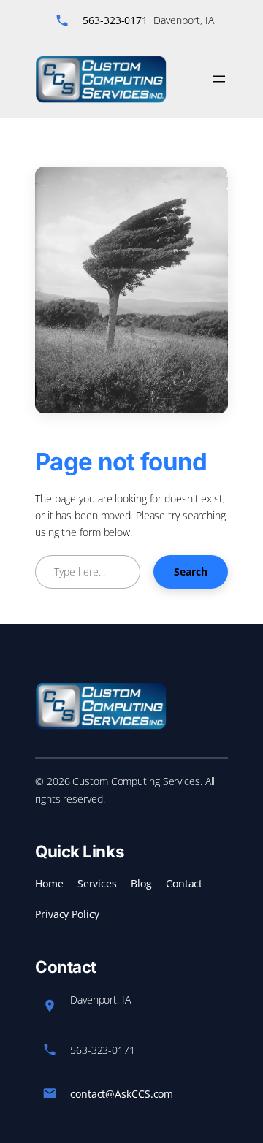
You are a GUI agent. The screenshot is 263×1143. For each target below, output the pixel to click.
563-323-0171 (115, 20)
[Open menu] (219, 79)
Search (190, 571)
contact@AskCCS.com (121, 1094)
